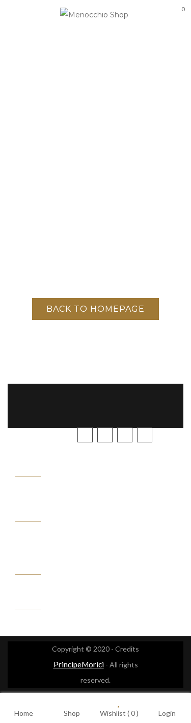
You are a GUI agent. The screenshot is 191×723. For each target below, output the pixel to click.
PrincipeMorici (78, 664)
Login (167, 713)
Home (23, 713)
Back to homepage (95, 309)
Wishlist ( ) (119, 713)
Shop (72, 713)
